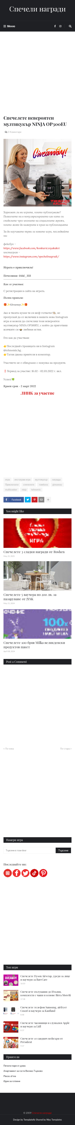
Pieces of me (9, 1076)
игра (7, 479)
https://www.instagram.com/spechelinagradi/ (31, 256)
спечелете (28, 484)
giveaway (57, 484)
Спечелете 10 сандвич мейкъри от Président (41, 1040)
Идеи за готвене (11, 1081)
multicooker (11, 489)
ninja (24, 489)
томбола (43, 484)
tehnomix (36, 489)
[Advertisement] (37, 77)
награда (56, 479)
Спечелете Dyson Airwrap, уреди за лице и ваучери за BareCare (45, 977)
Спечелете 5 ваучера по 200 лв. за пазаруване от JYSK (29, 596)
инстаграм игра (22, 479)
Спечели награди (37, 8)
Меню (11, 26)
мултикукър (41, 479)
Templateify (29, 1119)
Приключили (11, 484)
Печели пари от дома (14, 1065)
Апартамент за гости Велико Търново (23, 1071)
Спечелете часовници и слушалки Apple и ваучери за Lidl (45, 1024)
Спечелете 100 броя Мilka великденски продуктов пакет (34, 644)
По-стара (65, 748)
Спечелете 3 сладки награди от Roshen (34, 551)
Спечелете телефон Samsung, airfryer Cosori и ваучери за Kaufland (43, 1009)
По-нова (9, 748)
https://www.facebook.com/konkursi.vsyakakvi (31, 248)
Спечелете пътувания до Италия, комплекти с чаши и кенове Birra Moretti (45, 993)
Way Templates (54, 1119)
